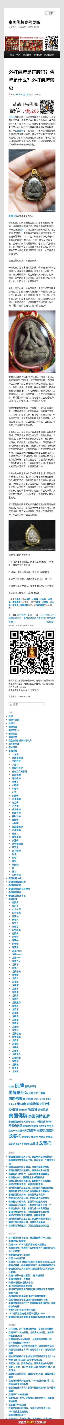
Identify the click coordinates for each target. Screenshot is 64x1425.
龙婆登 (15, 1029)
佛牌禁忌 (13, 733)
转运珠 (15, 864)
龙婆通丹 (16, 1054)
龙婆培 (15, 981)
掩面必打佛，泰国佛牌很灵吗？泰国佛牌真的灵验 (32, 1265)
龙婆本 (15, 1009)
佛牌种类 (13, 736)
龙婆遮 (15, 1060)
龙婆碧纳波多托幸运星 (19, 1254)
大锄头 (15, 781)
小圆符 (15, 785)
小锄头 (15, 788)
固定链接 (40, 605)
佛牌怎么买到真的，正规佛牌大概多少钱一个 (30, 1204)
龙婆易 (15, 1005)
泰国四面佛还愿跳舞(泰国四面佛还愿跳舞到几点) (32, 1316)
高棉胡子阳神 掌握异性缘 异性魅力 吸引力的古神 (32, 1261)
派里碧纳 (16, 829)
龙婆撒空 (16, 1002)
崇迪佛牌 (16, 798)
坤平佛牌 (16, 778)
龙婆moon (17, 954)
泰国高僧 (38, 54)
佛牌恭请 (13, 726)
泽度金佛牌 (17, 826)
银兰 (14, 871)
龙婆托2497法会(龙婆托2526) (22, 1309)
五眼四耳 (16, 761)
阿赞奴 (15, 936)
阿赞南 (15, 926)
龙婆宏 (15, 995)
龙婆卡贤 (16, 971)
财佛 (14, 854)
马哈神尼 (16, 874)
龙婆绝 (15, 1047)
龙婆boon (17, 950)
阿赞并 (15, 940)
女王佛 (42, 1099)
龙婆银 (15, 1064)
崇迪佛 (15, 795)
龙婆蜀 (15, 1050)
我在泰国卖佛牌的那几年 (20, 740)
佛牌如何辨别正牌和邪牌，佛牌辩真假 (27, 1215)
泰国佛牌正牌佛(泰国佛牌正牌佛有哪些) (27, 1296)
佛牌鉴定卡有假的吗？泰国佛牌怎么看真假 (29, 1191)
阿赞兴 (15, 919)
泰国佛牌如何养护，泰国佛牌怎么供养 (27, 1194)
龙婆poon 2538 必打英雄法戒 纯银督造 (27, 1244)
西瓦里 (15, 847)
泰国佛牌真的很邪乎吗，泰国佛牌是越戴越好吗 (31, 1156)
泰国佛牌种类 (15, 892)
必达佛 (43, 599)
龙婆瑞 (15, 1026)
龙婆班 (15, 1022)
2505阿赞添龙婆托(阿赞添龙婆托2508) (27, 1313)
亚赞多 (15, 902)
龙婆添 (15, 1016)
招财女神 (16, 816)
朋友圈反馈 (49, 54)
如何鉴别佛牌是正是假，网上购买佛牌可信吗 (30, 1218)
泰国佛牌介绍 (15, 878)
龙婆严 (15, 967)
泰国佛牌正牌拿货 (17, 1240)
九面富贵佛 (17, 757)
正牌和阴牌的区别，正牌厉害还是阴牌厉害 (29, 1225)
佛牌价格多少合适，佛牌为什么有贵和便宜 (29, 1208)
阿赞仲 (15, 916)
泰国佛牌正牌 (15, 885)
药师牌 (26, 1126)
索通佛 (15, 840)
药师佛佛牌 (17, 843)
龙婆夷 (15, 991)
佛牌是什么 (14, 730)
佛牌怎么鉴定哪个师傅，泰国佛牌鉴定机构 (29, 1166)
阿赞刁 (15, 923)
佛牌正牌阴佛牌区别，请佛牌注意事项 (27, 1222)
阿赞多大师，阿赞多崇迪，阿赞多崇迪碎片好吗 (31, 1363)
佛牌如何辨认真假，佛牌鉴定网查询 (26, 1184)
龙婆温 (15, 1019)
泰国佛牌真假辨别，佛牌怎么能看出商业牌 (29, 1211)
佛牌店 (12, 723)
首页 (12, 54)
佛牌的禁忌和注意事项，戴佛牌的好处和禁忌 (30, 1180)
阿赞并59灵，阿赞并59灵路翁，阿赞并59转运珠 (31, 1346)
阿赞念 (15, 943)
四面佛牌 (16, 774)
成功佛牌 (16, 809)
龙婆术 (15, 1012)
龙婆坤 (15, 978)
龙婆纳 (15, 1043)
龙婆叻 (15, 974)
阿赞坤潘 (16, 929)
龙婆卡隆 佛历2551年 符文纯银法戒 (25, 1359)
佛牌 (18, 54)
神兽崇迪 (16, 836)
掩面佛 (20, 130)
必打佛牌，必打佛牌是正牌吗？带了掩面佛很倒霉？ (43, 618)
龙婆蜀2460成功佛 (17, 1404)
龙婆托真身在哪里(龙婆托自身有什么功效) (28, 1299)
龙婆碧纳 (16, 1033)
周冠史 (15, 905)
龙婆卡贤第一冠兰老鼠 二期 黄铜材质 (26, 1275)
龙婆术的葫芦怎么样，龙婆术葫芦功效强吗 (29, 1197)
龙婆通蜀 (16, 1057)
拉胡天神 (16, 812)
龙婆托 (15, 998)
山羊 (14, 792)
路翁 (14, 861)
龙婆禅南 (16, 1036)
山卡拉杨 (16, 912)
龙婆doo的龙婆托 (17, 1258)
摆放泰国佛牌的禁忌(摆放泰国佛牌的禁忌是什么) (32, 1356)
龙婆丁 (15, 964)
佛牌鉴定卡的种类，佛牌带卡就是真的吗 (28, 1201)
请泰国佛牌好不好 (17, 1415)
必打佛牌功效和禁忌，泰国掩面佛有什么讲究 (30, 1237)
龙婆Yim (16, 960)
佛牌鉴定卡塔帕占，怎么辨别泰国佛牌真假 (29, 1173)
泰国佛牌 (27, 54)
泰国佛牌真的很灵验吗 (19, 888)
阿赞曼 (15, 947)
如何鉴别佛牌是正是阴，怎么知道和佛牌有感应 (31, 1187)
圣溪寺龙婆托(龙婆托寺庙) (21, 1282)
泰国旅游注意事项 (17, 895)
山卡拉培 (16, 909)
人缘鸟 (15, 764)
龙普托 (15, 1071)
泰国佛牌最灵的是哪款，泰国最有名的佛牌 (29, 1170)
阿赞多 (15, 933)
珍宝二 (15, 833)
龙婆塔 (15, 985)
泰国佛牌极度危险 (17, 881)
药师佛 (49, 1121)
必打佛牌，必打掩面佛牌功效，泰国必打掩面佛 (20, 618)
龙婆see (16, 957)
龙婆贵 (27, 1143)
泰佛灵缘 (13, 747)
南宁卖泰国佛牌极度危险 (20, 1285)
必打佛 (12, 116)
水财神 (15, 823)
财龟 (14, 857)
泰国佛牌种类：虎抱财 (19, 1278)
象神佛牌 (16, 850)
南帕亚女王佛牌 (19, 771)
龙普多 (15, 1067)
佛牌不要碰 (14, 719)
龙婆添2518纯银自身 (18, 1394)
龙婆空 (15, 1040)
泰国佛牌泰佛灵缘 (24, 22)
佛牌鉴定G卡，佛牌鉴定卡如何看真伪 (26, 1177)
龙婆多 (15, 988)
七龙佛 (15, 754)
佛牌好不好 (17, 767)
